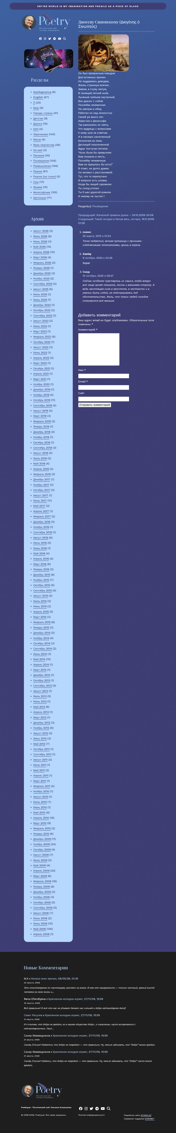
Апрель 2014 (41, 664)
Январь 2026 (41, 268)
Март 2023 (40, 331)
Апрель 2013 (41, 712)
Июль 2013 (40, 696)
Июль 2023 (40, 326)
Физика (37, 187)
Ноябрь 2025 (41, 278)
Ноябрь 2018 (41, 437)
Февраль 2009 (42, 881)
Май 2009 (39, 865)
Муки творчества (43, 144)
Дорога (37, 123)
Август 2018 (40, 453)
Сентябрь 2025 (42, 283)
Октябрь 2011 (41, 749)
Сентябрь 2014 (42, 648)
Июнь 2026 (40, 241)
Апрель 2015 (41, 611)
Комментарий (88, 329)
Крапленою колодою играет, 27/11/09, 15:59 (75, 999)
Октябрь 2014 (41, 643)
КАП (35, 129)
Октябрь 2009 (42, 849)
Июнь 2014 (40, 654)
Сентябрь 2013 (42, 685)
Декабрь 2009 (42, 839)
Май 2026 (39, 246)
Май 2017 (39, 505)
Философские (41, 192)
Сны (36, 182)
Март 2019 (39, 416)
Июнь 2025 (40, 299)
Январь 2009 (41, 886)
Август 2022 (40, 347)
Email (83, 381)
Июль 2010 (40, 802)
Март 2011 (39, 780)
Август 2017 (40, 495)
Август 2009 (41, 854)
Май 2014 (39, 659)
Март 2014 (39, 669)
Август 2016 (40, 537)
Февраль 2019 (42, 421)
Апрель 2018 (41, 469)
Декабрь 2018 (41, 432)
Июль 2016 (40, 542)
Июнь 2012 (40, 738)
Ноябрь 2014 (41, 638)
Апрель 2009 (41, 870)
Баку (36, 107)
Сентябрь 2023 (42, 315)
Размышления (42, 166)
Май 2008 (39, 928)
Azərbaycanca (42, 92)
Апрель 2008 (41, 934)
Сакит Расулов (33, 1015)
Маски (37, 139)
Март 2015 (39, 617)
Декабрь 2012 (41, 722)
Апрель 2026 (41, 252)
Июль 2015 (40, 601)
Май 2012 (39, 743)
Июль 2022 (40, 352)
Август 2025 (40, 289)
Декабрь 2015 (41, 574)
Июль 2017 (40, 500)
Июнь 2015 (40, 606)
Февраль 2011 (41, 786)
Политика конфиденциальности (91, 1115)
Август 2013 (40, 691)
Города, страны (43, 113)
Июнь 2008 (40, 923)
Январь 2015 (41, 627)
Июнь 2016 (40, 548)
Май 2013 (39, 706)
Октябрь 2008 (42, 902)
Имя (82, 370)
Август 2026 (41, 231)
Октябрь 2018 (41, 442)
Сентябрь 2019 (42, 405)
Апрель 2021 (41, 373)
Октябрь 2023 (41, 310)
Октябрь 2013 (41, 680)
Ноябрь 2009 (41, 844)
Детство (38, 118)
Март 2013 (39, 717)
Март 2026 (40, 257)
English (38, 97)
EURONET (149, 1119)
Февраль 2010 (42, 828)
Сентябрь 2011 (42, 754)
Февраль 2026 (42, 262)
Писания (38, 155)
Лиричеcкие (40, 134)
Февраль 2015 (42, 622)
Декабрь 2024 (42, 305)
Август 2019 (40, 410)
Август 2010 (40, 796)
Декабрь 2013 (41, 675)
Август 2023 (40, 320)
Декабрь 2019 (41, 389)
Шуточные (39, 197)
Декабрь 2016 (41, 521)
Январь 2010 (41, 833)
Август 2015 (40, 595)
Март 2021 (39, 379)
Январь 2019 (41, 426)
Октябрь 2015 (41, 585)
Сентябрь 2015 (42, 590)
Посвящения (41, 160)
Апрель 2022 (41, 357)
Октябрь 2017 (41, 490)
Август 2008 (41, 913)
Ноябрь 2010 (41, 791)
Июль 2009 (40, 860)
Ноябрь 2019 (41, 394)
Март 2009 (40, 876)
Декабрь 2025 (42, 273)
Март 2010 (39, 823)
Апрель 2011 (40, 775)
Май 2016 (39, 553)
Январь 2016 (41, 569)
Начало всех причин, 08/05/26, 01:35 (54, 978)
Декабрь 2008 (42, 891)
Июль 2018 (40, 458)
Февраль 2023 (42, 336)
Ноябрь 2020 (41, 384)
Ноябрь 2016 (41, 527)
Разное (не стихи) (44, 176)
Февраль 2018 (42, 474)
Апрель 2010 (41, 817)
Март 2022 (40, 363)
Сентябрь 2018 (42, 447)
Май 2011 (39, 770)
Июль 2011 (39, 765)
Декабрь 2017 (41, 479)
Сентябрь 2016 (42, 532)
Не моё (37, 150)
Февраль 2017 (42, 516)
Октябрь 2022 (41, 342)
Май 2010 (39, 812)
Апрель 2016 (41, 558)
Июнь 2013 (40, 701)
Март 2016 (39, 564)
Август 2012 (40, 733)
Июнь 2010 (40, 807)
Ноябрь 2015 (41, 580)
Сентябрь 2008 (43, 907)
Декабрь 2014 (41, 632)
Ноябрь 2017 (41, 484)
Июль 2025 (40, 294)
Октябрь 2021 (41, 368)
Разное (37, 171)
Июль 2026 (40, 236)
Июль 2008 (40, 918)
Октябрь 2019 (41, 400)
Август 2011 (40, 759)
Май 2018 (39, 463)
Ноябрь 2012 (41, 727)
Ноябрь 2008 (41, 897)
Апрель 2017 (41, 511)
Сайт (81, 393)
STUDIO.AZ (146, 1115)
